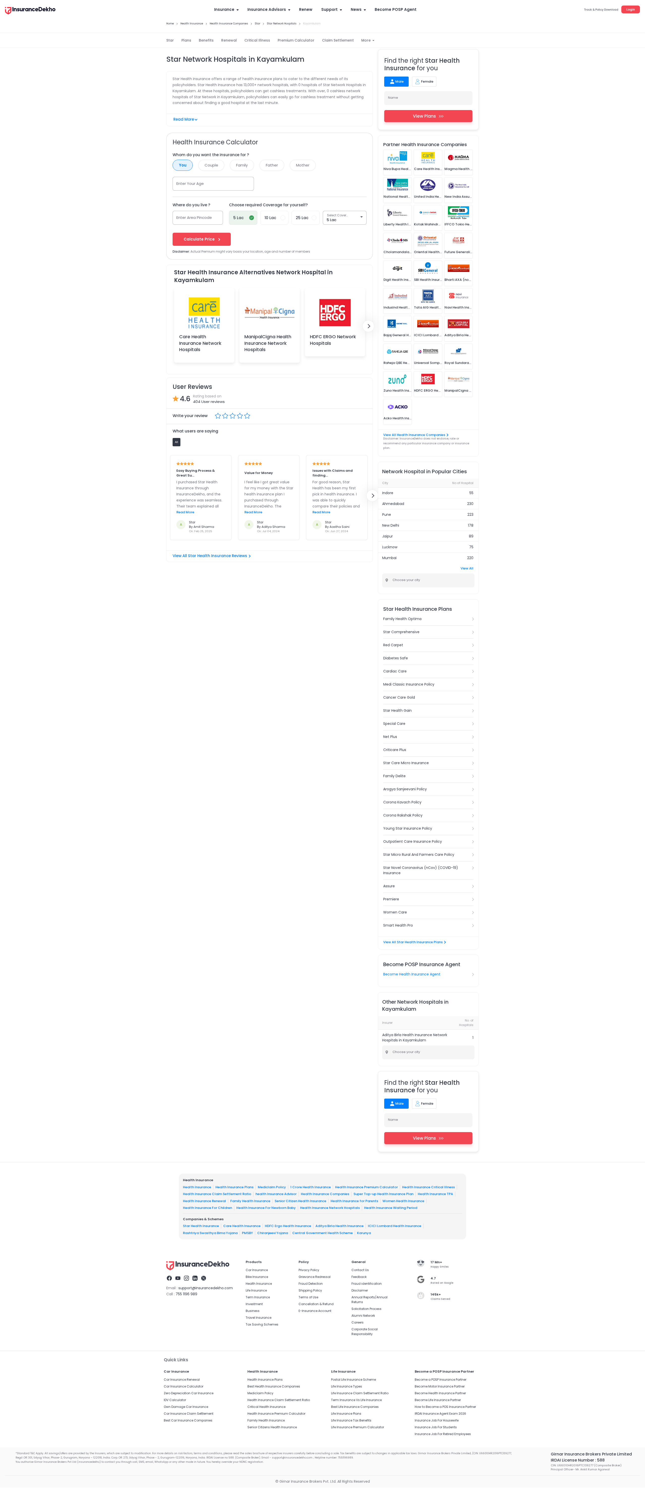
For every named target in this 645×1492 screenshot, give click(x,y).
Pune (386, 514)
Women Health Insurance (403, 1201)
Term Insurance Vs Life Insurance (356, 1400)
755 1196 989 (186, 1294)
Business (253, 1311)
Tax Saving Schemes (262, 1324)
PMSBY (247, 1233)
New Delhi (390, 525)
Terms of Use (308, 1297)
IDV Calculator (175, 1400)
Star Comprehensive (401, 631)
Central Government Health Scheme (322, 1233)
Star (170, 40)
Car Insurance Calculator (183, 1386)
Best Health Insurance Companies (273, 1386)
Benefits (206, 40)
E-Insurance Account (315, 1311)
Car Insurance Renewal (182, 1379)
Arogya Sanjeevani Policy (405, 789)
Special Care (394, 723)
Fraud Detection (311, 1283)
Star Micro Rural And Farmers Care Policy (418, 854)
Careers (357, 1322)
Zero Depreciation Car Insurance (188, 1393)
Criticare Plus (394, 749)
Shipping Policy (310, 1290)
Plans (186, 40)
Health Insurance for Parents (354, 1201)
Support (329, 9)
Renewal (229, 40)
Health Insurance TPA (435, 1194)
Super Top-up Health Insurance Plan (383, 1194)
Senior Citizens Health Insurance (272, 1427)
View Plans (424, 116)
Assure (389, 886)
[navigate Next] (368, 326)
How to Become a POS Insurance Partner (445, 1407)
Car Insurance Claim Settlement (188, 1413)
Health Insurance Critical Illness (428, 1187)
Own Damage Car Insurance (186, 1407)
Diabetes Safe (395, 658)
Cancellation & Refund (316, 1304)
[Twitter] (204, 1279)
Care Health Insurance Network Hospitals (200, 342)
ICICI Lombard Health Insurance (394, 1226)
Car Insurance (257, 1270)
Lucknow (389, 547)
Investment (254, 1304)
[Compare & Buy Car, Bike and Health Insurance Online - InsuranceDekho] (30, 11)
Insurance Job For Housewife (437, 1420)
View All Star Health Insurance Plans (413, 942)
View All (467, 568)
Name (393, 97)
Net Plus (390, 736)
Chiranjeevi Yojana (272, 1233)
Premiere (391, 899)
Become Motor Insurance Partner (440, 1386)
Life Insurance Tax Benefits (351, 1420)
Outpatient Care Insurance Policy (412, 841)
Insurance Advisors (266, 9)
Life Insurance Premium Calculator (357, 1427)
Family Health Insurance (250, 1201)
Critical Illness (257, 40)
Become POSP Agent (395, 9)
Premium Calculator (296, 40)
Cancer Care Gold (399, 697)
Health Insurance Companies (325, 1194)
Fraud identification (366, 1283)
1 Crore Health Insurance (310, 1187)
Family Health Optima (402, 618)
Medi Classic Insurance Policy (408, 684)
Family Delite (394, 775)
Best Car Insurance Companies (188, 1420)
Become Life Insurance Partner (438, 1400)
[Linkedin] (195, 1279)
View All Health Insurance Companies (414, 434)
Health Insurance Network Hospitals (330, 1207)
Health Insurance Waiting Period (390, 1207)
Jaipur (387, 536)
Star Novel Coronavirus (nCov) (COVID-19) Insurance (420, 870)
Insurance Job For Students (436, 1427)
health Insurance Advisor (276, 1194)
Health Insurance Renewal (204, 1201)
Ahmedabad (393, 503)
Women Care (395, 912)
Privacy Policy (309, 1270)
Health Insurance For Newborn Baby (266, 1207)
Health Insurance (197, 1187)
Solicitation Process (366, 1309)
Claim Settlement (338, 40)
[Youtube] (178, 1279)
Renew (305, 9)
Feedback (359, 1277)
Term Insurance (258, 1297)
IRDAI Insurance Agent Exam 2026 (440, 1413)
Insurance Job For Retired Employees (443, 1434)
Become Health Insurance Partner (440, 1393)
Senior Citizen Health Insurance (300, 1201)
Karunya (364, 1233)
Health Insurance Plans (234, 1187)
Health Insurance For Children (207, 1207)
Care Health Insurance (242, 1226)
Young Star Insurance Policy (407, 828)
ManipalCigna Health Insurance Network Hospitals (267, 342)
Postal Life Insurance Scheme (353, 1379)
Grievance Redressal (315, 1277)
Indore (387, 492)
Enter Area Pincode (194, 217)
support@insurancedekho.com (205, 1288)
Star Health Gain (397, 710)
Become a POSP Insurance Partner (440, 1379)
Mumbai (389, 557)
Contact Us (360, 1270)
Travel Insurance (258, 1317)
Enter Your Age (190, 183)
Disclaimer (359, 1290)
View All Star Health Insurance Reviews (210, 555)
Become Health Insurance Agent (411, 974)
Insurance (224, 9)
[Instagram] (186, 1279)
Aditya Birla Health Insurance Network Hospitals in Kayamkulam (414, 1037)
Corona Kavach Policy (402, 802)
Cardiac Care (395, 671)
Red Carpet (393, 645)
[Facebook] (169, 1279)
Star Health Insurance (201, 1226)
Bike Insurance (257, 1277)
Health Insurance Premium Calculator (366, 1187)
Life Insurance (256, 1290)
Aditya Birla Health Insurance (339, 1226)
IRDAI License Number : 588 (578, 1460)
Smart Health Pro (398, 925)
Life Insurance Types (346, 1386)
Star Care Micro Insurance (406, 762)
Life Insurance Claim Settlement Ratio (360, 1393)
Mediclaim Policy (272, 1187)
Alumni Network (363, 1315)
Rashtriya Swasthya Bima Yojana (210, 1233)
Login (630, 9)
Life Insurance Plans (346, 1413)
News (356, 9)
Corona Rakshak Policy (403, 815)
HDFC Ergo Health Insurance (288, 1226)
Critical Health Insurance (266, 1407)
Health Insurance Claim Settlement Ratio (217, 1194)
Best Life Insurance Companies (355, 1407)
